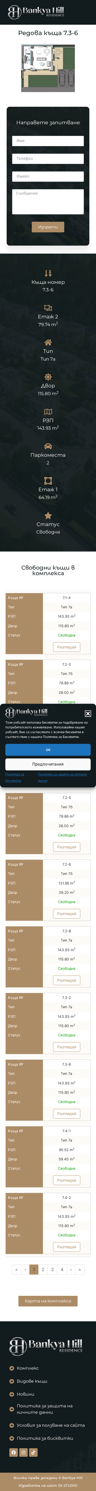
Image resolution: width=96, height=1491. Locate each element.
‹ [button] (25, 1269)
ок (48, 749)
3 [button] (52, 1269)
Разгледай (66, 646)
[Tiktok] (33, 1452)
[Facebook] (13, 1452)
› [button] (71, 1269)
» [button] (79, 1269)
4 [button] (62, 1269)
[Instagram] (23, 1452)
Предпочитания (48, 764)
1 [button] (34, 1269)
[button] (88, 713)
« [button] (16, 1269)
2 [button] (43, 1269)
